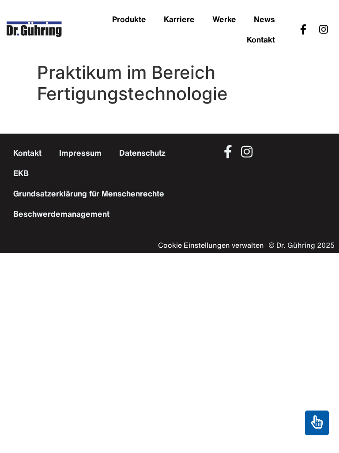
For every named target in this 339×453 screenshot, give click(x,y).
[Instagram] (323, 29)
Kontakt (261, 39)
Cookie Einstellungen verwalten (211, 245)
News (264, 19)
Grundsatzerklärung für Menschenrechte (88, 193)
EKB (21, 173)
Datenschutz (142, 152)
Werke (224, 19)
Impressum (80, 152)
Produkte (129, 19)
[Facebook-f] (303, 29)
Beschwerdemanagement (61, 213)
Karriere (179, 19)
